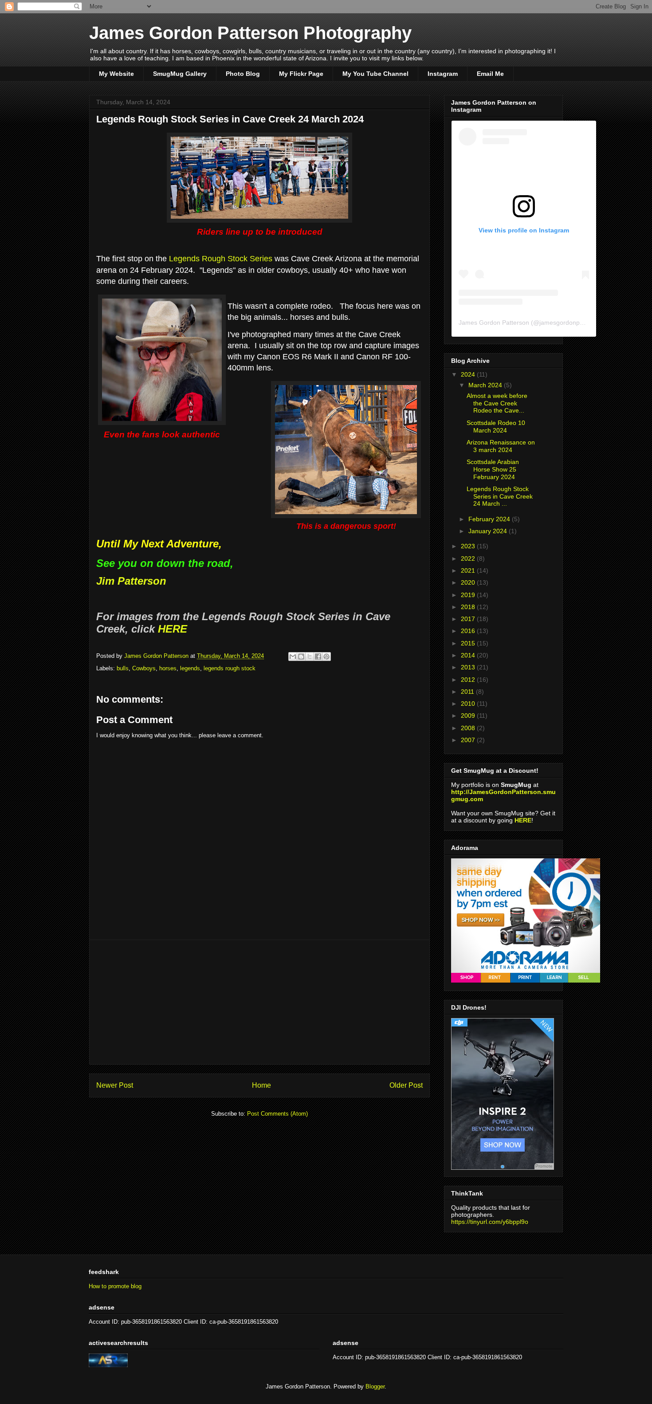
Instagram (443, 73)
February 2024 (490, 519)
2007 (469, 739)
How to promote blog (115, 1286)
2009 (469, 715)
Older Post (406, 1085)
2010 (469, 703)
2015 (469, 643)
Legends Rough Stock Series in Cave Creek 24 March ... (500, 496)
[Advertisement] (259, 1002)
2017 (469, 618)
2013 (469, 667)
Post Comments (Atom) (277, 1113)
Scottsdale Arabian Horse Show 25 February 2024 (493, 469)
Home (261, 1085)
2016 (469, 630)
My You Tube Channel (375, 73)
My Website (116, 73)
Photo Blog (243, 73)
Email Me (490, 73)
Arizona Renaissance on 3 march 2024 (501, 446)
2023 (469, 546)
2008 (469, 727)
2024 (469, 374)
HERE (172, 629)
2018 (469, 606)
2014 (469, 655)
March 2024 (486, 385)
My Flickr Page (301, 73)
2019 (469, 594)
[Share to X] (309, 656)
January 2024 (488, 531)
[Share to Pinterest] (326, 656)
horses (168, 668)
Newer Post (114, 1085)
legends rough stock (229, 668)
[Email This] (292, 656)
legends (190, 668)
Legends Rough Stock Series (220, 258)
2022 (469, 558)
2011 (468, 691)
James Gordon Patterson (494, 322)
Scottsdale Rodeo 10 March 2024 (496, 426)
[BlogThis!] (301, 656)
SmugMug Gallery (180, 73)
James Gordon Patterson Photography (250, 33)
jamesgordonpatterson (571, 322)
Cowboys (144, 668)
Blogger (375, 1386)
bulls (123, 668)
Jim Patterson (131, 581)
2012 (469, 679)
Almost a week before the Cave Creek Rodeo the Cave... (497, 403)
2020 (469, 582)
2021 (469, 570)
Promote (544, 1166)
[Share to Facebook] (318, 656)
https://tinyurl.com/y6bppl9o (489, 1221)
